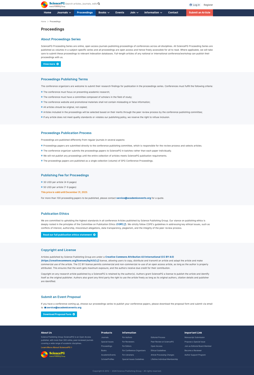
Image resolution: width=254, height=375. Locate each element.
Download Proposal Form (57, 314)
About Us (46, 332)
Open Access (156, 346)
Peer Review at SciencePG (162, 342)
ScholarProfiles (107, 359)
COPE (120, 224)
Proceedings (85, 12)
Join (132, 12)
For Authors (127, 337)
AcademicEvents (108, 355)
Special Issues (107, 342)
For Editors (126, 346)
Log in (196, 4)
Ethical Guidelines (158, 350)
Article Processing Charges (162, 355)
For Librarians (128, 355)
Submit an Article (199, 12)
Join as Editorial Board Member (198, 346)
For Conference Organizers (134, 350)
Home (47, 12)
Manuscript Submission (195, 337)
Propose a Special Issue (195, 342)
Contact (173, 12)
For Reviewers (128, 342)
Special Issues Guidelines (133, 359)
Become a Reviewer (193, 350)
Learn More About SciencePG (56, 347)
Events (119, 12)
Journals (62, 12)
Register (208, 4)
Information (151, 12)
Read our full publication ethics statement (67, 234)
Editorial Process (158, 337)
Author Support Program (195, 355)
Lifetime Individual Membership (164, 359)
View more (49, 64)
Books (102, 12)
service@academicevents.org (133, 198)
